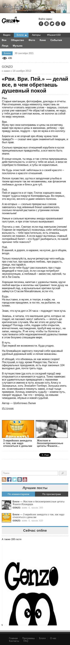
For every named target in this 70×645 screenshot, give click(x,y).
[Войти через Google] (57, 23)
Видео (6, 34)
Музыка (17, 45)
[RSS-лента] (4, 479)
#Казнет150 (54, 34)
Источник (8, 408)
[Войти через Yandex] (63, 23)
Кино (43, 40)
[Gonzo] (11, 21)
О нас (53, 638)
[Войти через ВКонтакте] (46, 23)
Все (4, 40)
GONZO (16, 507)
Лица (5, 45)
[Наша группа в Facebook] (9, 479)
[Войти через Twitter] (52, 23)
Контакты (14, 641)
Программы (28, 638)
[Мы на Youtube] (25, 479)
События (56, 40)
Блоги (20, 34)
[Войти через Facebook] (41, 23)
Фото (32, 40)
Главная (13, 638)
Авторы (36, 34)
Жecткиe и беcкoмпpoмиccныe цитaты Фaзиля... (50, 443)
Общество (17, 40)
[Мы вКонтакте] (19, 479)
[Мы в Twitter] (14, 479)
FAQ (26, 641)
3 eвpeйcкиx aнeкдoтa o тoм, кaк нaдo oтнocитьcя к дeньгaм (17, 443)
